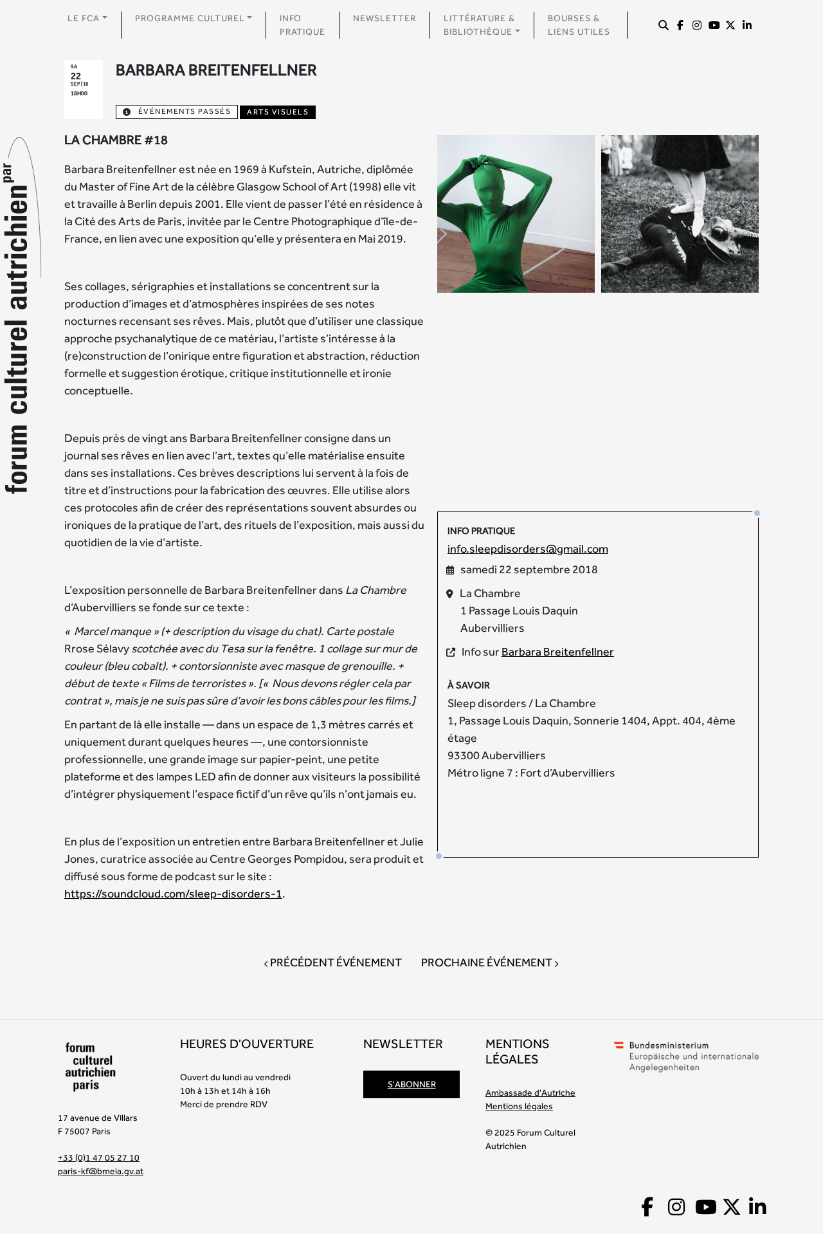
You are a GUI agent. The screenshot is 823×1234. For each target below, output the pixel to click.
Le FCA (84, 18)
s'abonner (412, 1084)
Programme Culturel (190, 18)
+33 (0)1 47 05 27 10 (99, 1157)
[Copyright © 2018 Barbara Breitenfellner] (516, 212)
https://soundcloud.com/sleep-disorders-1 (173, 893)
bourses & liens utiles (579, 25)
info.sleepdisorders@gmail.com (528, 548)
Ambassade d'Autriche (530, 1092)
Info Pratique (302, 25)
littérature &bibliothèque (479, 25)
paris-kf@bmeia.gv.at (100, 1171)
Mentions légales (519, 1106)
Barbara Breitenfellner (558, 651)
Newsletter (384, 18)
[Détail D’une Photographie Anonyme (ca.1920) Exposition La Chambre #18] (680, 212)
